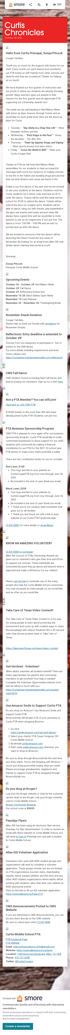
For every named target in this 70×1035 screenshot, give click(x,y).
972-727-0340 (22, 957)
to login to (21, 836)
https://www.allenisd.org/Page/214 (24, 894)
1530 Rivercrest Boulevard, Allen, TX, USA (39, 954)
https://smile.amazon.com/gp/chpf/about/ (33, 732)
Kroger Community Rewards (21, 804)
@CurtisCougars (24, 961)
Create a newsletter (17, 1026)
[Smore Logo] (17, 4)
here (60, 381)
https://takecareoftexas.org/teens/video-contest (32, 648)
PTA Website (13, 943)
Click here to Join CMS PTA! (21, 404)
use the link (20, 581)
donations (50, 323)
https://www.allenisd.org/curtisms (34, 950)
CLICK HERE (12, 525)
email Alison (46, 525)
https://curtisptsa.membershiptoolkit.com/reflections (34, 357)
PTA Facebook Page (17, 939)
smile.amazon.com (32, 743)
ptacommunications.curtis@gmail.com (34, 946)
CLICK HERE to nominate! (19, 551)
